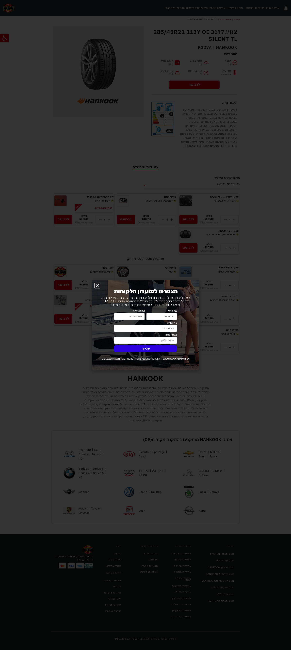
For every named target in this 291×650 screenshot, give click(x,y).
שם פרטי (172, 311)
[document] (145, 325)
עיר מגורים (172, 323)
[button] (97, 285)
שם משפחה (139, 311)
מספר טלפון (171, 334)
